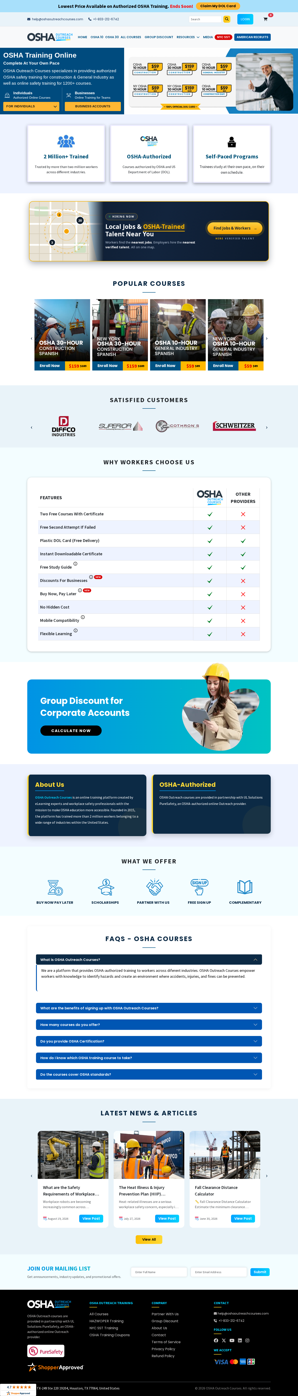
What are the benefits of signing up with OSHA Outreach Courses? (99, 1008)
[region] (149, 426)
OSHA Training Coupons (109, 1335)
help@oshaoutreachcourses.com (57, 19)
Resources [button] (186, 37)
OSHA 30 (112, 37)
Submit (260, 1271)
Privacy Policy (163, 1348)
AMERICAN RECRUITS (252, 37)
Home (82, 37)
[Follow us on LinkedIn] (240, 1340)
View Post (91, 1218)
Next (266, 337)
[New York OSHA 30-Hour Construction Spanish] (120, 330)
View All (149, 1239)
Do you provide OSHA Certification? (72, 1041)
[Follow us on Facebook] (216, 1340)
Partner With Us (165, 1314)
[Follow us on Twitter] (224, 1340)
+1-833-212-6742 (105, 19)
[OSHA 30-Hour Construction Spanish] (62, 330)
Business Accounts (92, 106)
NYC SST (223, 37)
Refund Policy (163, 1355)
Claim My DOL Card (218, 6)
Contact (159, 1335)
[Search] (226, 19)
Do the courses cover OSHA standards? (75, 1074)
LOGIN (245, 19)
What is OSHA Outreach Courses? (70, 959)
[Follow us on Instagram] (247, 1340)
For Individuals (20, 106)
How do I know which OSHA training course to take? (86, 1057)
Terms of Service (166, 1342)
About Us (159, 1328)
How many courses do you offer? (70, 1024)
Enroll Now (50, 365)
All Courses (131, 37)
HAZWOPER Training (106, 1321)
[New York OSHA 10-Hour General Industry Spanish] (236, 330)
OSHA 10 (97, 37)
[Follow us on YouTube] (232, 1340)
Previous (31, 337)
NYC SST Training (103, 1328)
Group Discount (159, 37)
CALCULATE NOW (71, 730)
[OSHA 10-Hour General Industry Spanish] (178, 330)
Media (208, 37)
